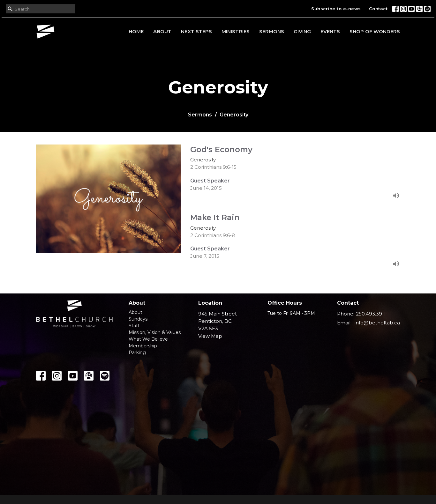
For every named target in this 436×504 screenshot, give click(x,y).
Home (136, 31)
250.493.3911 (371, 314)
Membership (143, 346)
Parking (137, 352)
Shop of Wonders (375, 31)
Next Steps (196, 31)
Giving (302, 31)
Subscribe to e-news (336, 8)
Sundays (138, 319)
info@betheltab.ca (377, 323)
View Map (210, 336)
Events (330, 31)
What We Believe (148, 339)
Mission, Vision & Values (155, 332)
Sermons (271, 31)
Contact (378, 8)
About (162, 31)
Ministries (236, 31)
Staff (134, 326)
